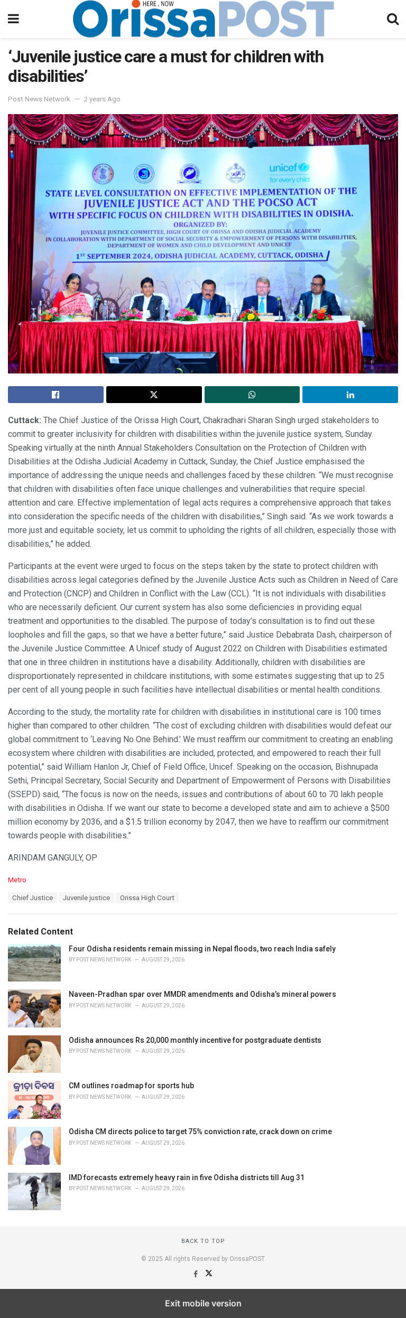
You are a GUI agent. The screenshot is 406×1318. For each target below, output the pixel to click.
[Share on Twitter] (154, 394)
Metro (17, 880)
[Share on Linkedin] (350, 394)
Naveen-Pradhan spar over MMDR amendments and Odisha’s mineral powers (202, 994)
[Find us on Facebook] (196, 1274)
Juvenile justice (86, 898)
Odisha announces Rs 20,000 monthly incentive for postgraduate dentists (195, 1040)
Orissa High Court (147, 898)
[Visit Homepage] (203, 19)
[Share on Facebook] (56, 394)
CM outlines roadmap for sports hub (131, 1085)
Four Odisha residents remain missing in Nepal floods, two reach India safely (202, 949)
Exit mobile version (203, 1303)
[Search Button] (393, 19)
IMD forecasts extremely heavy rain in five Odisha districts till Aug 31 (186, 1177)
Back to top (203, 1241)
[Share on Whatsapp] (252, 394)
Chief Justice (32, 898)
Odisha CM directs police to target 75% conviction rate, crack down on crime (200, 1131)
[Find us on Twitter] (209, 1274)
